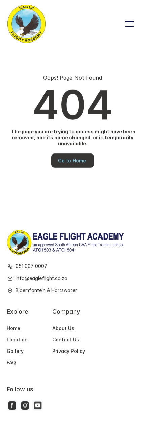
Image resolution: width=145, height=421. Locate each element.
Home (13, 328)
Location (17, 339)
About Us (63, 328)
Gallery (15, 351)
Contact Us (65, 339)
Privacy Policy (68, 351)
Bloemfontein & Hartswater (46, 290)
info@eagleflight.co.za (41, 278)
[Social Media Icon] (12, 405)
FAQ (11, 363)
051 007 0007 (32, 266)
